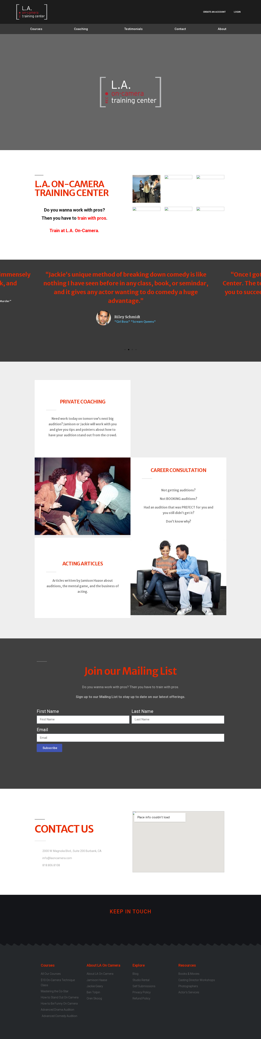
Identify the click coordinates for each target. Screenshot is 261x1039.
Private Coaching (82, 402)
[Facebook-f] (110, 926)
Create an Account (214, 12)
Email (42, 729)
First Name (48, 711)
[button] (125, 349)
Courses (36, 29)
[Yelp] (151, 926)
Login (237, 12)
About (222, 29)
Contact (180, 29)
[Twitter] (123, 926)
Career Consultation (178, 470)
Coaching (81, 29)
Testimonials (133, 29)
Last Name (142, 711)
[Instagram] (137, 926)
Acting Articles (82, 563)
